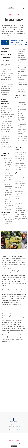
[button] (4, 8)
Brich (18, 430)
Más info (21, 443)
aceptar (14, 446)
